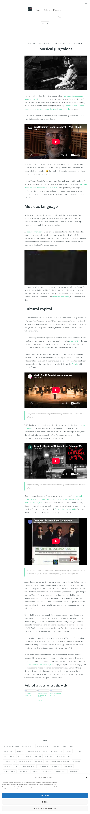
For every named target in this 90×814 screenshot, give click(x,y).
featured (68, 751)
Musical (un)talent (55, 48)
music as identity (43, 766)
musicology (35, 771)
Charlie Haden (8, 751)
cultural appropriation (33, 751)
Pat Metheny (74, 771)
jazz (69, 756)
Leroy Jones (38, 761)
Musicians (57, 10)
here (46, 347)
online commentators (60, 297)
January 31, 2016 (35, 44)
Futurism (75, 364)
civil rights (20, 751)
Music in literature (9, 771)
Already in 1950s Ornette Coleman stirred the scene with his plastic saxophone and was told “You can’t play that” (54, 499)
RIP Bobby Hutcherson (28, 694)
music (16, 766)
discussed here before (35, 232)
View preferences (45, 808)
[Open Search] (86, 3)
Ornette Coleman (61, 771)
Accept (45, 795)
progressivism (74, 341)
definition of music (56, 751)
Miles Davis (76, 761)
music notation (23, 771)
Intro (38, 10)
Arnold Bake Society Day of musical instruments (18, 746)
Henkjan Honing (9, 756)
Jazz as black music (9, 761)
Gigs (59, 17)
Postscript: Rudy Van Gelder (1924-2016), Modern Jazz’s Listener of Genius (43, 696)
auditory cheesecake (43, 746)
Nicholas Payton (47, 771)
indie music (37, 756)
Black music (56, 746)
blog (64, 746)
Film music (78, 751)
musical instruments (28, 766)
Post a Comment (77, 44)
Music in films (68, 766)
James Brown (60, 756)
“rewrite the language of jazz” (66, 509)
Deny (45, 802)
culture (45, 751)
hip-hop (20, 756)
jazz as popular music (25, 761)
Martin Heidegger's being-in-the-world (57, 761)
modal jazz (7, 766)
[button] (86, 777)
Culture (47, 10)
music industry (55, 766)
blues (71, 746)
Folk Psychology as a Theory (55, 694)
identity (28, 756)
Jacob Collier (49, 756)
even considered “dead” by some (41, 664)
